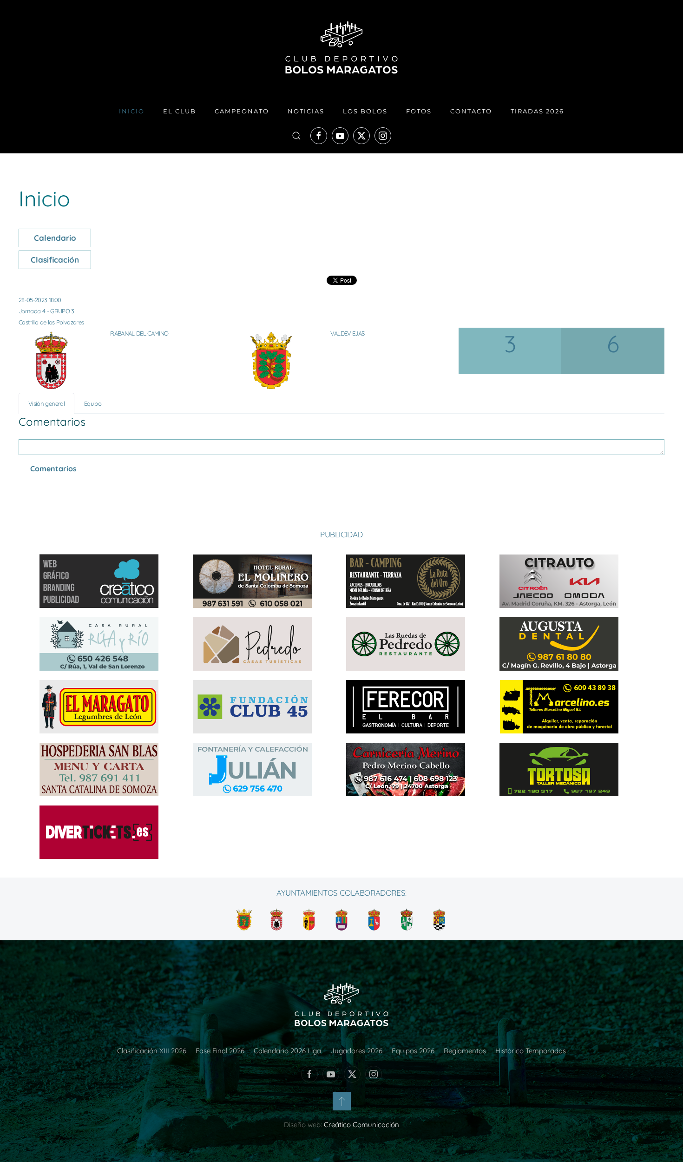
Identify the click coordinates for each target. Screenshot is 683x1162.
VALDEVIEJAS (347, 333)
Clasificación (55, 259)
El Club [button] (179, 111)
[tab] (46, 403)
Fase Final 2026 (220, 1050)
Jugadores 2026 (356, 1050)
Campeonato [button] (242, 111)
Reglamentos (465, 1050)
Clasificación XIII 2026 (151, 1050)
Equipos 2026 (413, 1050)
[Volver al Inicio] (341, 47)
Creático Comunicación (361, 1124)
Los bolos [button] (365, 111)
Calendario (55, 238)
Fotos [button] (419, 111)
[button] (296, 135)
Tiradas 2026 (537, 111)
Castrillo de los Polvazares (51, 322)
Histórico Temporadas (530, 1050)
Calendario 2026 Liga (287, 1050)
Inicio (131, 111)
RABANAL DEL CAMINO (139, 333)
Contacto (471, 111)
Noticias (306, 111)
